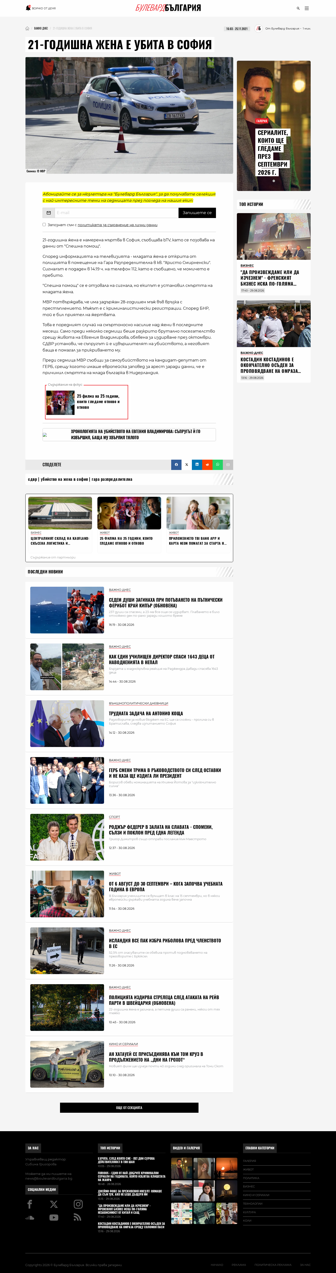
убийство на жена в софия (64, 479)
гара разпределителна (112, 479)
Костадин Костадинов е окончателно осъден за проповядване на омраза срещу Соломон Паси (269, 368)
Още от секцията (129, 1107)
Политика (251, 1178)
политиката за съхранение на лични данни (117, 225)
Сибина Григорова (41, 1164)
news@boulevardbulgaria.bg (48, 1178)
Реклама (239, 1265)
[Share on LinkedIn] (197, 465)
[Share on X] (187, 465)
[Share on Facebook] (176, 465)
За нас (33, 1148)
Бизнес (249, 1186)
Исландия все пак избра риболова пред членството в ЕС (165, 943)
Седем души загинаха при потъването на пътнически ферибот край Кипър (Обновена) (166, 603)
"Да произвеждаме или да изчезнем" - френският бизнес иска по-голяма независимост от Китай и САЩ (270, 283)
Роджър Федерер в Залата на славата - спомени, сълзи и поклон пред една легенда (161, 830)
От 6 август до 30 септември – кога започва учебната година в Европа (166, 887)
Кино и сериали (256, 1195)
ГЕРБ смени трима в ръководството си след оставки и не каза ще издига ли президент (165, 773)
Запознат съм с (102, 225)
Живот (248, 1169)
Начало (217, 1265)
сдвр (32, 479)
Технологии (252, 1203)
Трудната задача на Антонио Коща (146, 713)
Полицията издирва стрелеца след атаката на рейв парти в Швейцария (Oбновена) (164, 1000)
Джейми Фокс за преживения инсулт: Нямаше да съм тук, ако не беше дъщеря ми (130, 1193)
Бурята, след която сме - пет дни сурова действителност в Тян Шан (126, 1160)
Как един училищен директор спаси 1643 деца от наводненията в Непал (161, 659)
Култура (249, 1212)
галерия (249, 1161)
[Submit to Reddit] (207, 465)
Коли (247, 1220)
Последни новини (45, 571)
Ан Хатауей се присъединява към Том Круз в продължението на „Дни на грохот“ (156, 1057)
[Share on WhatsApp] (218, 465)
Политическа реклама (273, 1265)
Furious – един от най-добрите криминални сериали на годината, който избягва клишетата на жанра (132, 1176)
